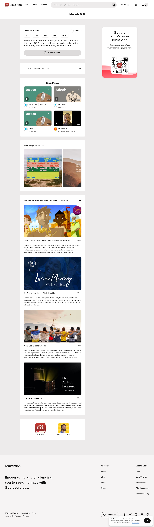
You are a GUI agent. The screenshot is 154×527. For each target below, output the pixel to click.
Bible (27, 5)
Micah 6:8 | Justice (40, 104)
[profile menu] (144, 4)
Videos (44, 5)
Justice (34, 128)
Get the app (125, 5)
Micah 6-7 (65, 104)
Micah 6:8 (65, 128)
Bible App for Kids (63, 434)
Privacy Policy (25, 513)
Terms (34, 513)
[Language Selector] (135, 4)
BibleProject (33, 107)
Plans (35, 5)
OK (147, 521)
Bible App (40, 434)
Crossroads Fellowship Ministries (66, 131)
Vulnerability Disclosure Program (17, 516)
